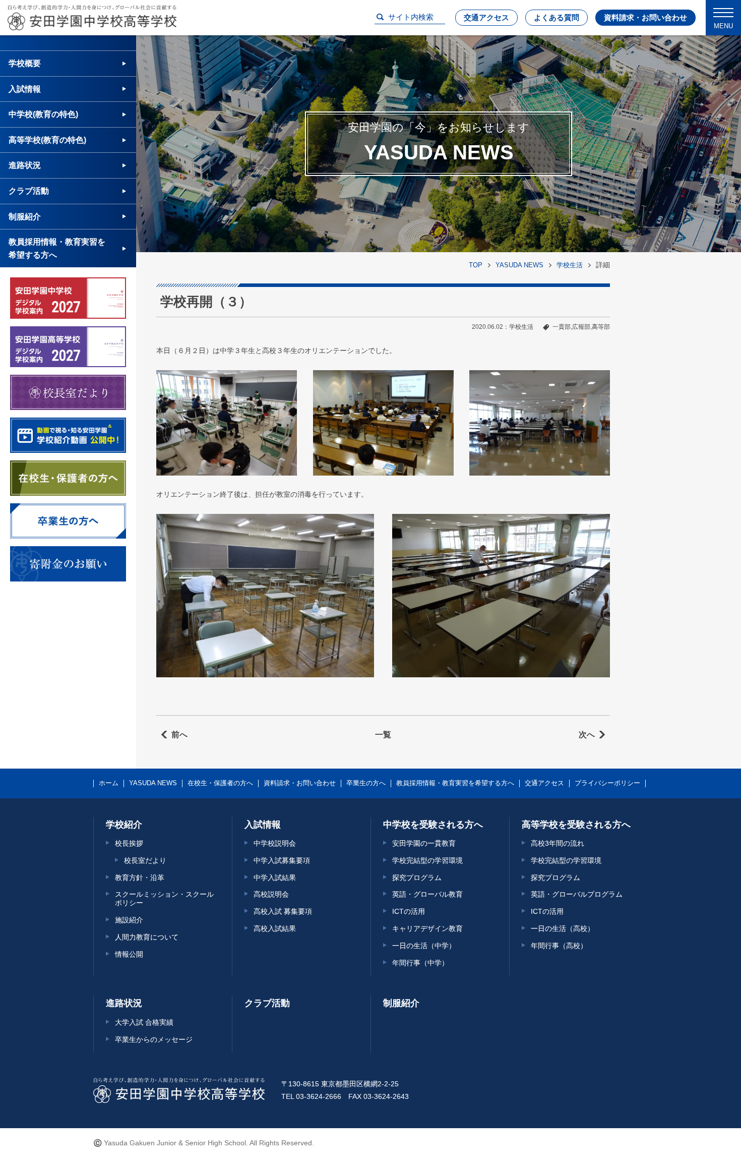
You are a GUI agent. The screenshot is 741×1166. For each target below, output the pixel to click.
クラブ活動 (29, 191)
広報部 (581, 326)
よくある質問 (556, 17)
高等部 (601, 326)
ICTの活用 (408, 911)
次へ (587, 734)
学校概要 (25, 63)
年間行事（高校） (559, 946)
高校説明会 (271, 894)
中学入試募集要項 (282, 860)
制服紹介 (25, 216)
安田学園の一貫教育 (424, 843)
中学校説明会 (275, 843)
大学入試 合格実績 (144, 1022)
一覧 (383, 734)
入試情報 (25, 89)
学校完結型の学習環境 (427, 860)
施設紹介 (129, 920)
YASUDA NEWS (519, 265)
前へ (179, 734)
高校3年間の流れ (557, 843)
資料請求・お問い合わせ (645, 17)
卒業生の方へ (366, 783)
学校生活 (570, 265)
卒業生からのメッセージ (154, 1039)
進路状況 (25, 165)
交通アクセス (486, 17)
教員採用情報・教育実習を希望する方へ (57, 248)
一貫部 (561, 326)
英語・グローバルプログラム (577, 894)
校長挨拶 (129, 843)
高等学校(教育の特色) (47, 140)
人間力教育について (146, 937)
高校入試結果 (275, 928)
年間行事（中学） (420, 963)
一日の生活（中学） (424, 946)
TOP (475, 265)
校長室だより (145, 860)
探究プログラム (417, 877)
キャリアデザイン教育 (427, 928)
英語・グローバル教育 (427, 894)
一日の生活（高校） (562, 928)
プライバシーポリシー (607, 783)
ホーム (108, 783)
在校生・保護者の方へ (220, 783)
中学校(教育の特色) (43, 114)
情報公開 (129, 954)
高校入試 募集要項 (283, 911)
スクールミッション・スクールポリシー (164, 898)
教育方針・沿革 (139, 877)
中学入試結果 (275, 877)
